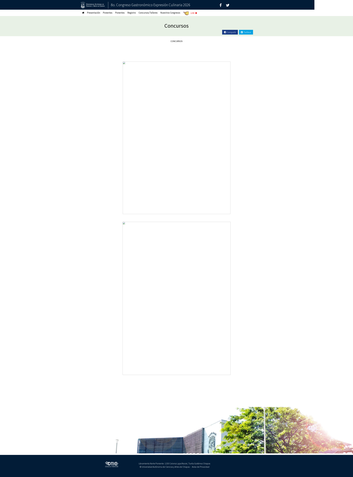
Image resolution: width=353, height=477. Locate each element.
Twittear (247, 32)
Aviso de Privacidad (200, 466)
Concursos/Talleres (148, 12)
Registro (131, 12)
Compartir (231, 32)
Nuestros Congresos (170, 12)
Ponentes (107, 12)
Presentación (93, 12)
